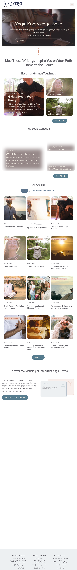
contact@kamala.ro (61, 565)
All (24, 190)
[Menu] (72, 4)
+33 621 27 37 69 (18, 568)
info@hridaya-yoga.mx (39, 565)
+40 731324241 (61, 568)
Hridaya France (18, 555)
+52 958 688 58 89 (39, 568)
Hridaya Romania (60, 555)
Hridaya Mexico (39, 555)
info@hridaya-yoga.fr (18, 565)
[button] (38, 357)
